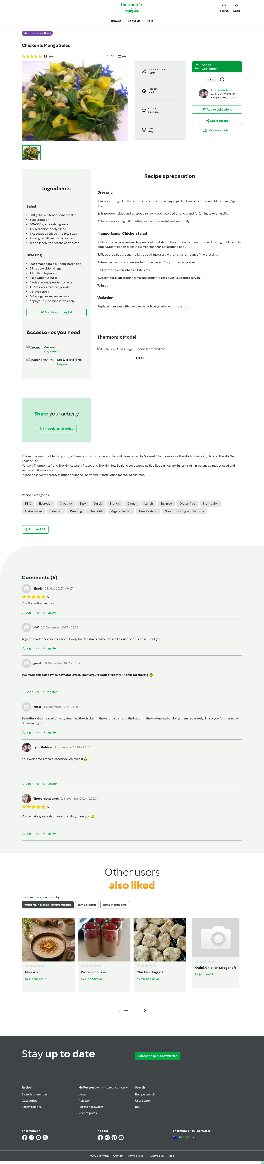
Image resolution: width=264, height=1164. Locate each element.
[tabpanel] (132, 966)
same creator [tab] (87, 904)
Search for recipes (35, 1094)
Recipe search (145, 1094)
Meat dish (96, 511)
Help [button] (149, 21)
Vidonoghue (93, 979)
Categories (29, 1100)
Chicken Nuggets (150, 972)
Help (172, 1155)
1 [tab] (126, 1010)
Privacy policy (156, 1155)
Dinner (132, 503)
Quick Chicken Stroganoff (215, 968)
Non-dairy (210, 503)
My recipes (103, 1087)
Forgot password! (90, 1107)
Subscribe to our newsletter (157, 1056)
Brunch (115, 503)
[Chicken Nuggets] (160, 939)
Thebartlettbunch (46, 798)
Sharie (38, 588)
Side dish (56, 511)
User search (143, 1100)
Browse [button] (116, 21)
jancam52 (206, 974)
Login (82, 1094)
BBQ (28, 503)
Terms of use (135, 1155)
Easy (82, 503)
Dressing (76, 511)
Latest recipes (32, 1107)
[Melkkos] (48, 939)
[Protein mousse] (104, 939)
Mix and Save (150, 979)
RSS (138, 1107)
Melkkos (31, 972)
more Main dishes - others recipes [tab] (47, 904)
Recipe (27, 1087)
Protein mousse (93, 972)
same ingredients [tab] (115, 904)
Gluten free (187, 503)
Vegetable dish (121, 511)
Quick (98, 503)
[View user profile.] (203, 93)
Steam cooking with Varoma (184, 511)
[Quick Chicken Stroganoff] (215, 937)
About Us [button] (134, 21)
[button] (224, 7)
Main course (33, 511)
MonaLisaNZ (37, 979)
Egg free (166, 503)
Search (140, 1087)
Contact (118, 1155)
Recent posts (87, 1113)
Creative (66, 503)
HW (36, 627)
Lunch (148, 503)
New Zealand (148, 511)
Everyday (45, 503)
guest (37, 663)
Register (84, 1100)
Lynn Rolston (224, 90)
